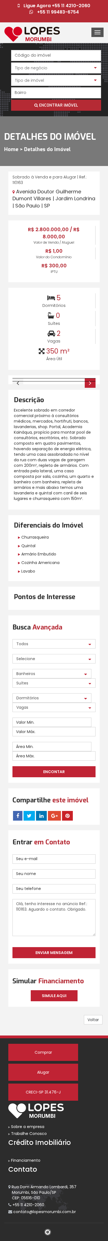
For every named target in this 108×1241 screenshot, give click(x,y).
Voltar (93, 1020)
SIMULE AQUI (54, 995)
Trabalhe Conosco (28, 1133)
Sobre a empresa (27, 1126)
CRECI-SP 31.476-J (43, 1092)
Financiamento (25, 1160)
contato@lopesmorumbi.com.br (44, 1211)
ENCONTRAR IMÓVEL (58, 105)
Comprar (43, 1052)
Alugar (43, 1072)
